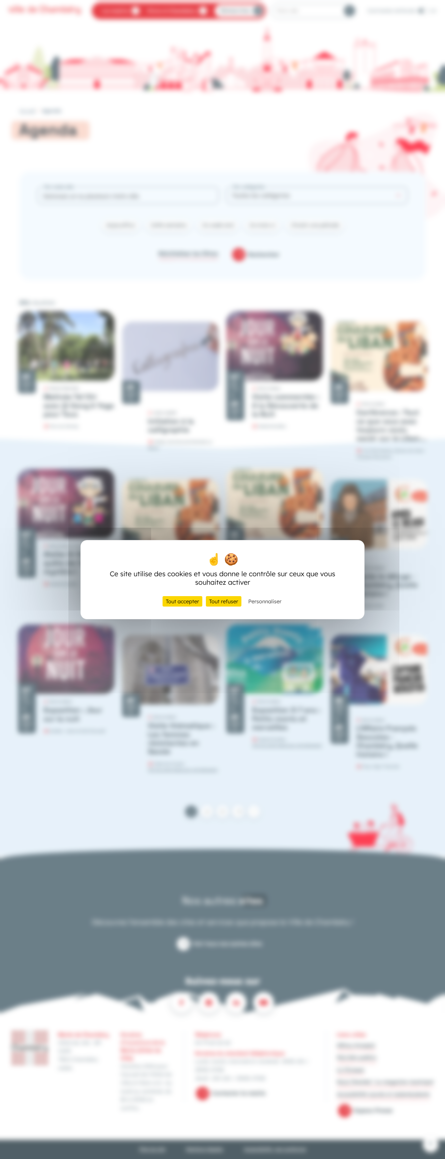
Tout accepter (182, 601)
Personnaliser (264, 601)
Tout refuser (223, 601)
